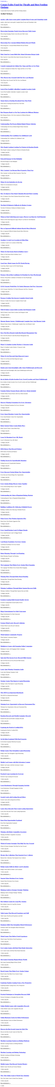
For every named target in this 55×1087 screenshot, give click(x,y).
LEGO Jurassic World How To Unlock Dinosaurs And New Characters (21, 286)
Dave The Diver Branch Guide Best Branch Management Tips (19, 333)
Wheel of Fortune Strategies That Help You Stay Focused (17, 843)
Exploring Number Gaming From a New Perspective (16, 983)
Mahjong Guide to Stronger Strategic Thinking (14, 890)
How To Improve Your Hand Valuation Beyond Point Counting (19, 193)
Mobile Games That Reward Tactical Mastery (14, 1064)
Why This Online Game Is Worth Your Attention (15, 1075)
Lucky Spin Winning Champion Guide (12, 669)
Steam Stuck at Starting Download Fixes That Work (16, 100)
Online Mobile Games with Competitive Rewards (15, 1006)
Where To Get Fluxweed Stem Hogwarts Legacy (15, 356)
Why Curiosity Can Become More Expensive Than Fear (17, 170)
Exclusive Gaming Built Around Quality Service (15, 600)
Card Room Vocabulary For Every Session (13, 542)
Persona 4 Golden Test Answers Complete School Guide (17, 298)
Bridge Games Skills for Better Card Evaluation (15, 866)
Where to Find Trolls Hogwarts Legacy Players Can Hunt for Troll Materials (23, 217)
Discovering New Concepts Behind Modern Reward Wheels (18, 42)
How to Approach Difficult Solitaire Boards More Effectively (18, 228)
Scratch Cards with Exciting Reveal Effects (13, 797)
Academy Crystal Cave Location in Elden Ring (14, 240)
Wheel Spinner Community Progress (11, 634)
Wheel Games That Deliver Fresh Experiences (14, 936)
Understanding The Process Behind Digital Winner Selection (18, 124)
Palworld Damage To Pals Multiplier (11, 159)
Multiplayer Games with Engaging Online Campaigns (16, 646)
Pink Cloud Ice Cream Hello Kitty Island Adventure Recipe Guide (20, 54)
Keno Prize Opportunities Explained (11, 820)
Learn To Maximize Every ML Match (12, 437)
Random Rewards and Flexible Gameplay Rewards (16, 716)
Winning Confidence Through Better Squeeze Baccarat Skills (18, 588)
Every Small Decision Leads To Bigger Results (14, 530)
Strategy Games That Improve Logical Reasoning (15, 681)
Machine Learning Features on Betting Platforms (15, 1041)
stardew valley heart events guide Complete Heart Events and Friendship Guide (24, 19)
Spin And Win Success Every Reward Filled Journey (16, 658)
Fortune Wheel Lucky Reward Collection (13, 623)
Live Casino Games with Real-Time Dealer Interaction (16, 948)
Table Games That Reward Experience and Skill (15, 913)
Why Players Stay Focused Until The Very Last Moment (17, 77)
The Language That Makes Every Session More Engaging (18, 565)
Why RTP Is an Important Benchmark (12, 692)
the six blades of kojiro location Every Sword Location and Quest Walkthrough (24, 379)
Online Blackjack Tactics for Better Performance (15, 1017)
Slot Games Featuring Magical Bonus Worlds (14, 959)
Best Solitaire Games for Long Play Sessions (13, 901)
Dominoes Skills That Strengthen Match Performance (16, 925)
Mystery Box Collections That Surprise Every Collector (17, 855)
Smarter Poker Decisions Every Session (12, 878)
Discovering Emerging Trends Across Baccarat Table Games (18, 31)
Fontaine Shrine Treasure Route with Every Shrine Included (18, 391)
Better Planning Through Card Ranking (12, 553)
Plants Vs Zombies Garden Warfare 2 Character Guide (17, 344)
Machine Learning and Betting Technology (13, 1052)
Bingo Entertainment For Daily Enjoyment (13, 611)
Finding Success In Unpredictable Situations (13, 460)
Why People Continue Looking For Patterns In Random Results (19, 147)
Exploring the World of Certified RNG (12, 727)
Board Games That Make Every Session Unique (15, 971)
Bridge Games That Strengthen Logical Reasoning (15, 750)
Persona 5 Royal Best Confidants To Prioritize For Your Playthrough (21, 275)
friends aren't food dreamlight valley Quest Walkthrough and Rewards (21, 367)
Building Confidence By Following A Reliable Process (16, 507)
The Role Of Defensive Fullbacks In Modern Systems (16, 205)
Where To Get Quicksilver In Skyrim (11, 182)
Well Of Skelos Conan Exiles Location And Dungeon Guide (18, 309)
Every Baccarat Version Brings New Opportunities (15, 472)
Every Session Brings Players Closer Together (14, 483)
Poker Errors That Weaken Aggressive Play (13, 518)
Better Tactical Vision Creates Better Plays (13, 425)
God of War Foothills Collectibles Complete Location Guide (18, 89)
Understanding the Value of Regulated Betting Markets (17, 495)
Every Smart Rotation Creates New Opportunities (15, 414)
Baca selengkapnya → (6, 27)
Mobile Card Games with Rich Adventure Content (15, 762)
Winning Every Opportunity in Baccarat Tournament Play (18, 704)
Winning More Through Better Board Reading (14, 576)
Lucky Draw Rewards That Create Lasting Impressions (17, 808)
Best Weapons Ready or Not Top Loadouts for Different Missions (20, 112)
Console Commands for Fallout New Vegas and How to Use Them (20, 66)
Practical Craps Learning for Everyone (12, 774)
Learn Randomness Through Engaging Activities (15, 785)
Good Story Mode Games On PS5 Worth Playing (15, 263)
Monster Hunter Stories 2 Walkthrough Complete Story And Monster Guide (23, 321)
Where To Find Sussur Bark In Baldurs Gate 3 (14, 251)
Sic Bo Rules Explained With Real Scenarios (13, 739)
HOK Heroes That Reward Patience (11, 449)
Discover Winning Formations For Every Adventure (16, 402)
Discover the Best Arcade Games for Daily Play (14, 1029)
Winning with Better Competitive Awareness (13, 832)
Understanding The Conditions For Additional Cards (16, 135)
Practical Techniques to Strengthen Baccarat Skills (15, 994)
